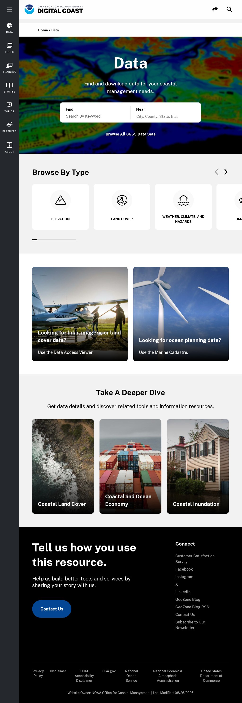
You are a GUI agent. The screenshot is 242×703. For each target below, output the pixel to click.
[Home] (67, 9)
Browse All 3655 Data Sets (131, 134)
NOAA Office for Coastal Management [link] (121, 693)
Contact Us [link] (51, 608)
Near (140, 109)
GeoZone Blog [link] (187, 599)
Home (43, 30)
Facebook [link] (184, 569)
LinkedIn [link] (182, 592)
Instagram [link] (184, 577)
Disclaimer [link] (58, 671)
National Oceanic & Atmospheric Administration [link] (167, 676)
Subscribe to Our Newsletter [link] (190, 625)
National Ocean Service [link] (131, 676)
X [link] (176, 584)
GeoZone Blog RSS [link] (192, 607)
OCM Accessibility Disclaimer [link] (84, 676)
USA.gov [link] (109, 671)
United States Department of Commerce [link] (211, 676)
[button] (215, 9)
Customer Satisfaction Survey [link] (195, 559)
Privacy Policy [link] (38, 673)
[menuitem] (199, 559)
